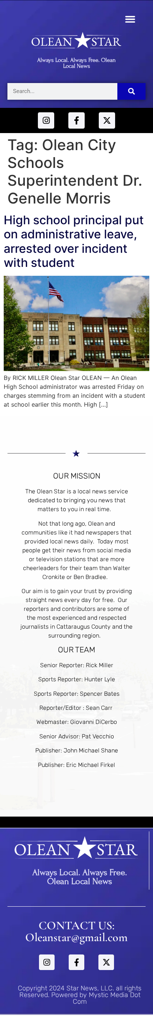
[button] (130, 19)
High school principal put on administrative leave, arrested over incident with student (74, 241)
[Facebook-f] (76, 120)
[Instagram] (46, 120)
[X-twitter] (107, 120)
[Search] (131, 91)
